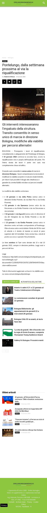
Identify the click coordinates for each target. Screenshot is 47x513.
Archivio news (21, 502)
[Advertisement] (23, 30)
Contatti (11, 502)
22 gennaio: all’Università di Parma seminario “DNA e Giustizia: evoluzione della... (29, 399)
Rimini (17, 413)
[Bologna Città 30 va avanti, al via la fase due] (7, 322)
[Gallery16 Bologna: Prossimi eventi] (7, 343)
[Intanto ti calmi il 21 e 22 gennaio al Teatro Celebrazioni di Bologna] (7, 290)
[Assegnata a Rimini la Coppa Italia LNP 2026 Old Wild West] (7, 411)
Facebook (25, 506)
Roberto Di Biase (9, 76)
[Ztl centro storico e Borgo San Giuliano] (7, 432)
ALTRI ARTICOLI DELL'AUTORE (31, 282)
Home (4, 58)
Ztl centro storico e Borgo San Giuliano (29, 430)
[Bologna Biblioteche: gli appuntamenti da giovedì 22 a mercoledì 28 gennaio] (7, 311)
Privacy (29, 502)
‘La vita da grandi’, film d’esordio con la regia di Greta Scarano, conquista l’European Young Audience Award (29, 332)
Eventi (17, 404)
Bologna (10, 58)
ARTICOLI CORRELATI (10, 282)
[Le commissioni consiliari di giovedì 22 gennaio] (7, 300)
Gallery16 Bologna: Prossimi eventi (28, 340)
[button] (44, 3)
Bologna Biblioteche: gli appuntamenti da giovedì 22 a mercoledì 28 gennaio (26, 311)
